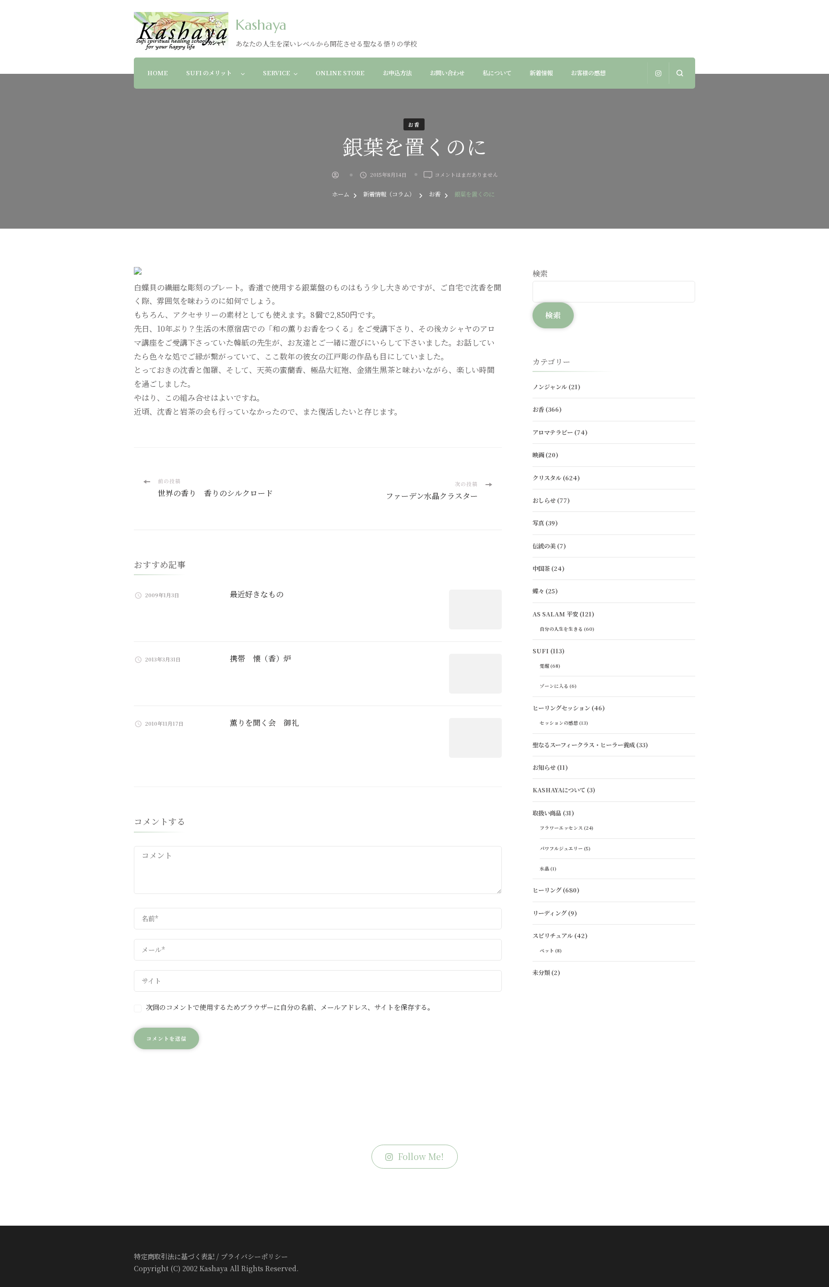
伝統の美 (544, 546)
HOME (157, 73)
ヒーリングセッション (561, 708)
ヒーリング (547, 890)
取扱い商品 (547, 813)
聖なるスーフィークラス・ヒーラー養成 (584, 745)
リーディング (550, 913)
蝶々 (538, 591)
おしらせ (544, 500)
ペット (547, 950)
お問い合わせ (447, 73)
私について (497, 73)
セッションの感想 (559, 722)
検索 (540, 273)
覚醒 (544, 665)
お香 (414, 124)
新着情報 (541, 73)
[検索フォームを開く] (679, 73)
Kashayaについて (559, 790)
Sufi (541, 651)
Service (276, 73)
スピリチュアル (553, 935)
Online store (340, 73)
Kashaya (261, 25)
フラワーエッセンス (561, 827)
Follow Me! (421, 1156)
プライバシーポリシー (254, 1256)
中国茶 (541, 568)
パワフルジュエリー (561, 848)
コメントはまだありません (466, 175)
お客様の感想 (588, 73)
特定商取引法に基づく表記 (174, 1256)
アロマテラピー (553, 432)
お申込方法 (397, 73)
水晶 (544, 868)
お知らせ (544, 767)
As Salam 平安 (555, 614)
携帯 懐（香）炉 (260, 658)
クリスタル (547, 478)
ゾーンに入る (554, 686)
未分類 (541, 972)
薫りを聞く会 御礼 (264, 722)
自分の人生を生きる (561, 629)
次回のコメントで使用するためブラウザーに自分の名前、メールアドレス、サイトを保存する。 (290, 1007)
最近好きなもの (257, 594)
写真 (538, 523)
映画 (538, 455)
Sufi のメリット (211, 73)
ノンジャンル (550, 387)
